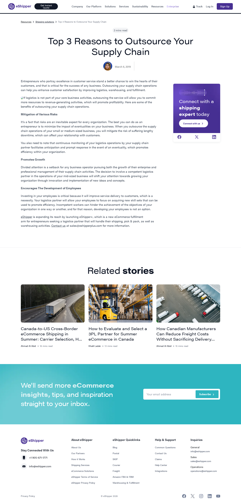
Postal (116, 453)
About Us (76, 447)
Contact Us (161, 453)
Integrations (161, 471)
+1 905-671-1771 (38, 457)
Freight (116, 471)
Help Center (161, 465)
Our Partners (78, 453)
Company (77, 6)
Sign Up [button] (224, 6)
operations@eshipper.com (204, 471)
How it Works (78, 459)
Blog (115, 447)
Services (124, 6)
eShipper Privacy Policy (83, 482)
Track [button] (198, 6)
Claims (158, 459)
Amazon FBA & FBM (123, 476)
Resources (157, 6)
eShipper (26, 217)
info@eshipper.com (40, 466)
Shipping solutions (44, 21)
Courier (116, 465)
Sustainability (140, 6)
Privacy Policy (28, 496)
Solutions (110, 6)
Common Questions (165, 447)
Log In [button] (209, 6)
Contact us (58, 225)
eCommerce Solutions (82, 471)
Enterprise (173, 6)
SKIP (115, 459)
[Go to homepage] (19, 6)
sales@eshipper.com (201, 461)
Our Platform (93, 6)
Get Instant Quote (46, 6)
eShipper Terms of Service (84, 476)
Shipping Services (80, 465)
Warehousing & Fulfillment (126, 482)
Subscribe (205, 394)
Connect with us (191, 123)
